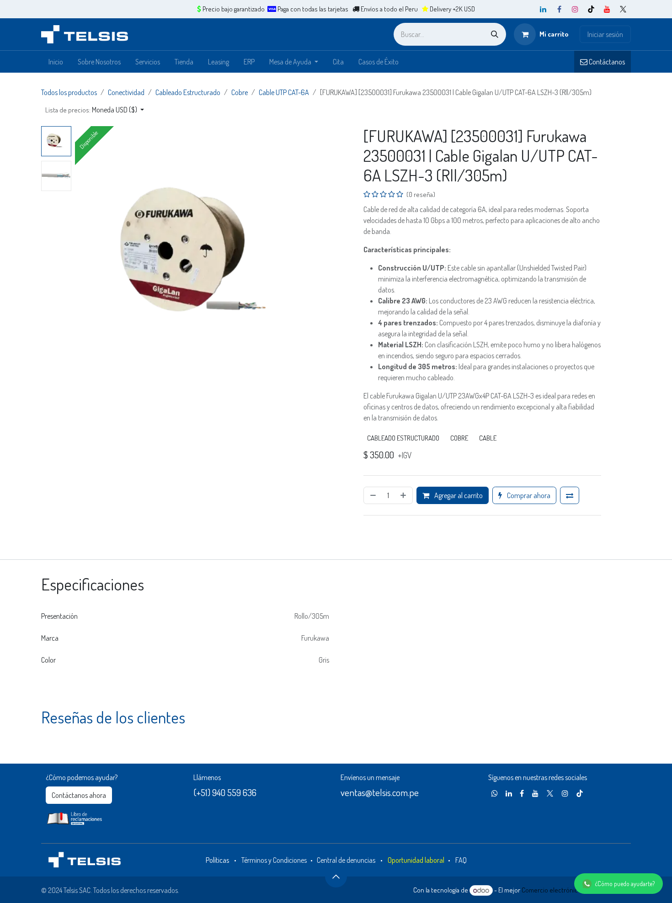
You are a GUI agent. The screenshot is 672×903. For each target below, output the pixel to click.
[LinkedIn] (543, 9)
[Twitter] (623, 9)
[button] (94, 110)
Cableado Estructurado (187, 92)
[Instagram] (575, 9)
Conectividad (126, 92)
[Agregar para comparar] (569, 495)
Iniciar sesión (605, 34)
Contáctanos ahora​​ (79, 795)
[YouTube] (607, 9)
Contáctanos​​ (606, 61)
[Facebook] (559, 9)
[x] (549, 793)
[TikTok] (591, 9)
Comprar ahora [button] (528, 495)
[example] (495, 793)
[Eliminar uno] (372, 495)
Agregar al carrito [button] (458, 495)
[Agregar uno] (404, 495)
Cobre (239, 92)
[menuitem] (55, 62)
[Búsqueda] (494, 34)
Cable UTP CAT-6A (284, 92)
